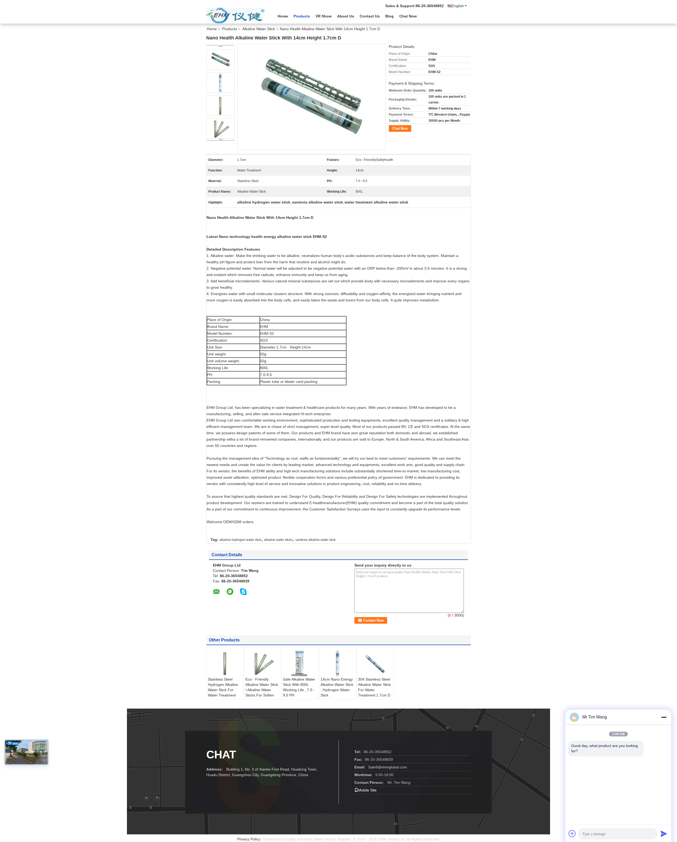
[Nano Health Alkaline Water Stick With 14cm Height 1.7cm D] (220, 59)
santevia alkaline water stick (315, 540)
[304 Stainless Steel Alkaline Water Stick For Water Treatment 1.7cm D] (375, 663)
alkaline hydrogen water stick (240, 540)
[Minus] (664, 717)
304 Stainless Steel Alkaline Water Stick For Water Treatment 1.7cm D (374, 687)
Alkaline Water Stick (258, 29)
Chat (221, 754)
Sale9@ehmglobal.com (387, 767)
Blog (389, 16)
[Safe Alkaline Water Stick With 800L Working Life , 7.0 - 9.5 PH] (300, 663)
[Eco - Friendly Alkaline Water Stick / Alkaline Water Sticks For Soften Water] (262, 663)
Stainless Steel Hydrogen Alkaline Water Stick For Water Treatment (223, 687)
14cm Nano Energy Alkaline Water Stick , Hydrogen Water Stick (337, 687)
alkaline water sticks (278, 540)
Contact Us (370, 16)
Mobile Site (367, 790)
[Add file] (572, 833)
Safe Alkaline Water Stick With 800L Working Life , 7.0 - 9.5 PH (299, 687)
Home (283, 16)
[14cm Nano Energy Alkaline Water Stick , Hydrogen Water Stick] (337, 663)
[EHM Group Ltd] (235, 16)
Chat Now (408, 16)
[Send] (664, 833)
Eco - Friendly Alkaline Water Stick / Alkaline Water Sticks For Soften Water (261, 690)
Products (302, 16)
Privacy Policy (248, 839)
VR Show (323, 16)
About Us (345, 16)
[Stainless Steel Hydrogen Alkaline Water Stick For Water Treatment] (225, 663)
